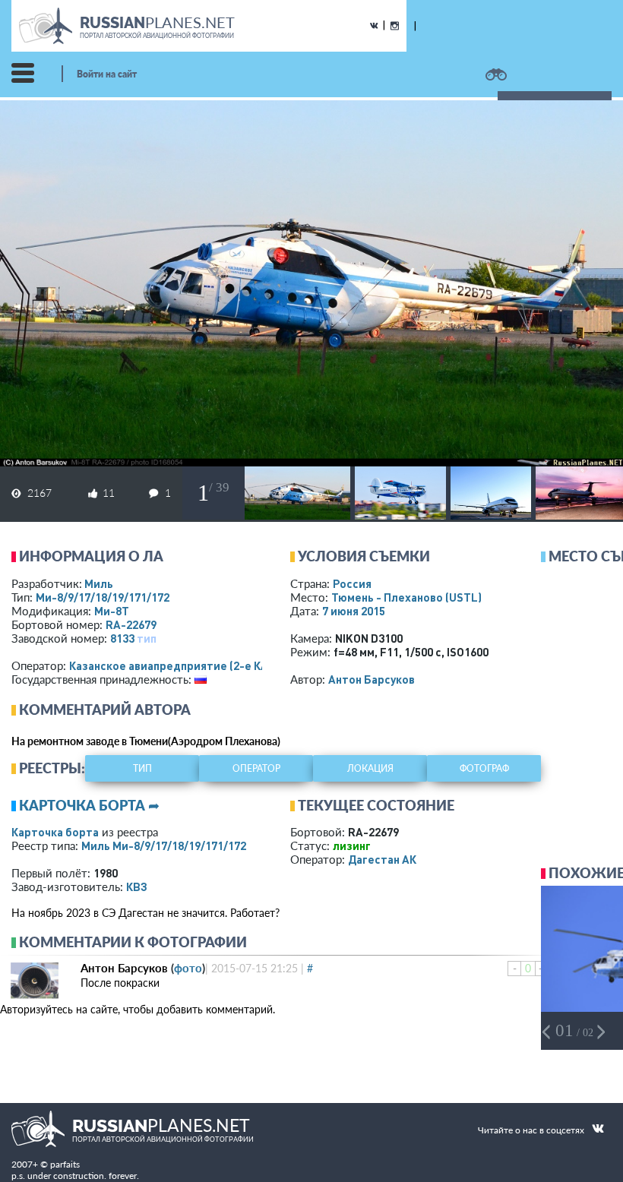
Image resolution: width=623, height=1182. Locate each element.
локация (370, 768)
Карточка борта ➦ (89, 805)
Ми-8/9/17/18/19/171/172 (102, 597)
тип (147, 638)
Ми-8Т (111, 611)
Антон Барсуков (371, 679)
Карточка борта (55, 832)
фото (188, 968)
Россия (352, 583)
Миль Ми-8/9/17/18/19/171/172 (163, 845)
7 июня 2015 (353, 611)
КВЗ (136, 886)
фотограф (484, 768)
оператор (256, 768)
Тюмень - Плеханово (406, 597)
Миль (98, 583)
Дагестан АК (382, 859)
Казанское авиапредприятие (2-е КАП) (174, 665)
